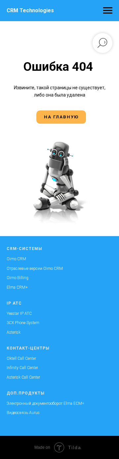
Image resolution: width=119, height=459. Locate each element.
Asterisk (13, 332)
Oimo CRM (16, 259)
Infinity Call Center (22, 367)
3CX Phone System (23, 322)
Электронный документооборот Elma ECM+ (45, 403)
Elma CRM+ (17, 287)
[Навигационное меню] (107, 10)
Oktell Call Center (21, 358)
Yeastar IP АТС (19, 313)
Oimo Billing (17, 277)
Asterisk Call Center (23, 377)
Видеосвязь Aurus (23, 412)
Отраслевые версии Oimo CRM (35, 268)
